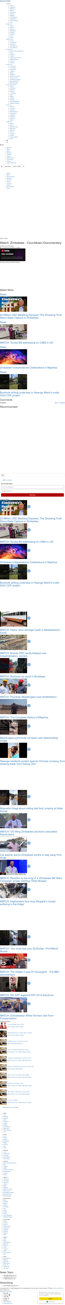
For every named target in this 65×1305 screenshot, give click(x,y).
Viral (11, 138)
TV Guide (12, 93)
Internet (12, 110)
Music (11, 86)
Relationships (13, 59)
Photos (12, 63)
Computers (13, 113)
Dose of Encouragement (16, 51)
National (12, 9)
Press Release (14, 20)
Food (11, 132)
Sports (9, 24)
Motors (12, 106)
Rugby (12, 32)
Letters (12, 71)
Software (12, 115)
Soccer (12, 27)
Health (12, 14)
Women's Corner (14, 76)
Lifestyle (9, 49)
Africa (11, 10)
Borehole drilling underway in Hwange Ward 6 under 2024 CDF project (29, 394)
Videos (9, 122)
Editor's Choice (17, 166)
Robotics (12, 116)
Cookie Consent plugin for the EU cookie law (50, 1302)
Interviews (13, 68)
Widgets (5, 1260)
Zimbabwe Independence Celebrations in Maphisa (28, 367)
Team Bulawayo (14, 101)
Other (11, 37)
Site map (5, 1261)
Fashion (12, 54)
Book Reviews (14, 83)
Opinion (9, 64)
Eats (11, 52)
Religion (12, 15)
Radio (11, 96)
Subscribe (32, 495)
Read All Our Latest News (11, 1107)
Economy (12, 44)
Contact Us (6, 1266)
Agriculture (13, 19)
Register (63, 402)
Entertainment (11, 84)
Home (9, 148)
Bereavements (14, 81)
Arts (11, 95)
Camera (12, 108)
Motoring (12, 128)
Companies (13, 42)
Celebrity (12, 88)
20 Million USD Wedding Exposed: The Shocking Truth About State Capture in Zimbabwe (31, 316)
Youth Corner (13, 78)
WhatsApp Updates (15, 79)
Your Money (13, 47)
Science (12, 118)
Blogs (11, 73)
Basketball (13, 31)
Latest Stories (10, 163)
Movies (12, 90)
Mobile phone (13, 111)
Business (9, 39)
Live (11, 22)
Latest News (7, 166)
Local (11, 5)
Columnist (12, 66)
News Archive (7, 1258)
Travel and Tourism (15, 57)
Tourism (12, 133)
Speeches (12, 69)
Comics (12, 61)
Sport (11, 125)
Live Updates (8, 480)
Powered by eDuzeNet (6, 1291)
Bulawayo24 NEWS (5, 1)
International (13, 17)
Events (12, 100)
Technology (10, 159)
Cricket (12, 29)
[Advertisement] (32, 202)
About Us (5, 1265)
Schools (12, 34)
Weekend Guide (14, 103)
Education (12, 12)
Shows (12, 98)
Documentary (14, 137)
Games (12, 91)
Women (12, 130)
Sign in (56, 402)
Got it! (51, 1299)
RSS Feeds (6, 1263)
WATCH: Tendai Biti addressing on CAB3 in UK (26, 342)
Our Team (6, 1268)
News (8, 4)
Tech (8, 105)
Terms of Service (57, 1288)
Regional (12, 7)
